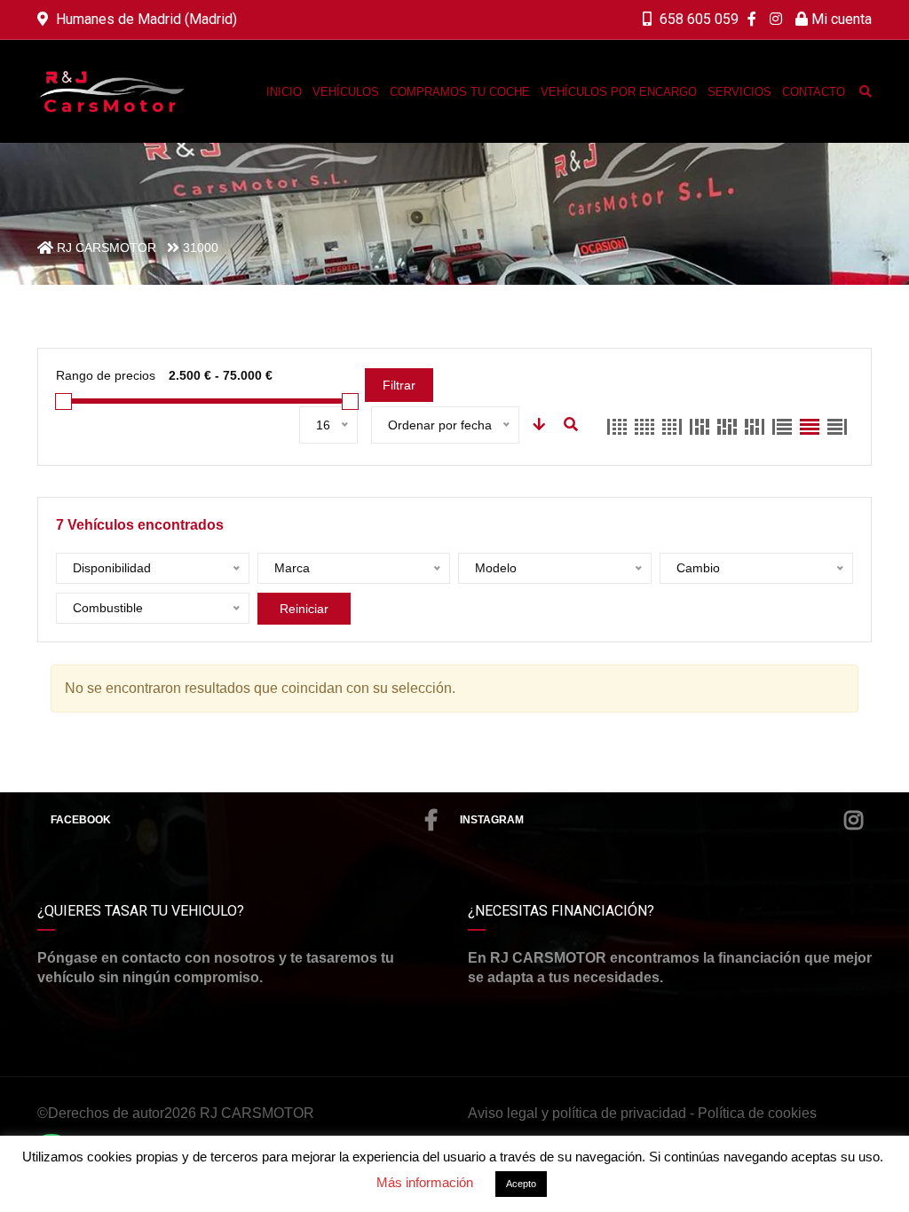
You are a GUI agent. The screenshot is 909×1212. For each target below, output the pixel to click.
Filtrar (399, 385)
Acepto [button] (521, 1183)
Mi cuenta (840, 19)
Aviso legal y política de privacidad (577, 1113)
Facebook (81, 820)
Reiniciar (304, 609)
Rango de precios (105, 375)
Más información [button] (424, 1182)
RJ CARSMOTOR (257, 1113)
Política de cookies (757, 1113)
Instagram (492, 820)
